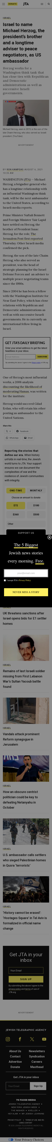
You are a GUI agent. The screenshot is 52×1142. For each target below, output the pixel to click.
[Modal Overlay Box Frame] (26, 571)
